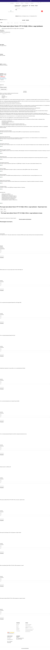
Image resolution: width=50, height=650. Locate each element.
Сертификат (12, 3)
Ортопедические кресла (29, 630)
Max (29, 5)
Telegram (36, 5)
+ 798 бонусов (2, 76)
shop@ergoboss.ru (24, 6)
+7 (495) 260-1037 (25, 5)
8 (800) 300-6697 (18, 5)
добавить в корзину (3, 87)
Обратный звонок (17, 6)
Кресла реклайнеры (28, 624)
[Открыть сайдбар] (7, 3)
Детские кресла (27, 631)
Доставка (17, 3)
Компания (32, 3)
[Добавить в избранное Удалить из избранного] (8, 33)
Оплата (22, 3)
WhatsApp (32, 5)
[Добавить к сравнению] (1, 251)
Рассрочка (26, 3)
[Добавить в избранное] (0, 250)
